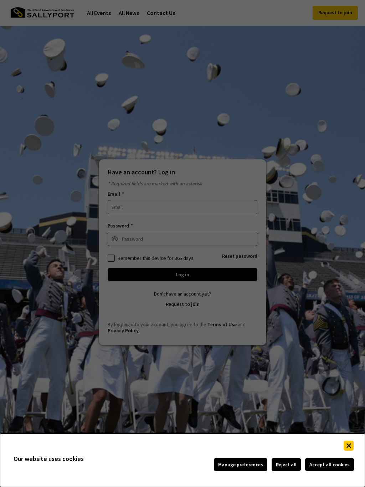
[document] (182, 460)
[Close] (349, 446)
